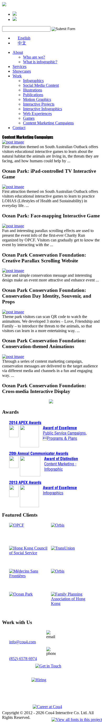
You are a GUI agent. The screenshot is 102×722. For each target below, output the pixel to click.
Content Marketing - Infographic (60, 466)
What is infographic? (40, 62)
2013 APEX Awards (25, 482)
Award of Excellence (60, 427)
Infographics (33, 80)
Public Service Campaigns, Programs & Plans (65, 435)
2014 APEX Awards (25, 422)
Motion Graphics (37, 99)
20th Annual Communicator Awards (38, 453)
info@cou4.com (22, 642)
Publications (33, 95)
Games (29, 118)
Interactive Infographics (42, 109)
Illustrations (32, 90)
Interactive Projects (38, 104)
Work (17, 76)
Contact (19, 127)
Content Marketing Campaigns (48, 123)
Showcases (22, 71)
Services (19, 66)
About (18, 52)
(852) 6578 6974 (23, 658)
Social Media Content (41, 85)
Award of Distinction (61, 458)
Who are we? (34, 57)
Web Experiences (37, 113)
